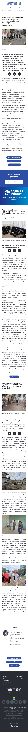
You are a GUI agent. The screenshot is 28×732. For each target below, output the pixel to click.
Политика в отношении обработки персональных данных (14, 717)
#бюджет (14, 376)
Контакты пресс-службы (7, 683)
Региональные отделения (7, 679)
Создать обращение (14, 182)
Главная (4, 7)
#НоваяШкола (14, 665)
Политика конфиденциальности (14, 714)
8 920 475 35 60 (14, 690)
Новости (21, 7)
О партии (5, 676)
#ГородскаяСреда (14, 164)
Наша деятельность (12, 7)
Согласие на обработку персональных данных (14, 718)
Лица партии (18, 676)
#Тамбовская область (14, 658)
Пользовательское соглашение (14, 713)
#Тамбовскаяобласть (14, 161)
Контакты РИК (19, 678)
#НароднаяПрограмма (14, 157)
